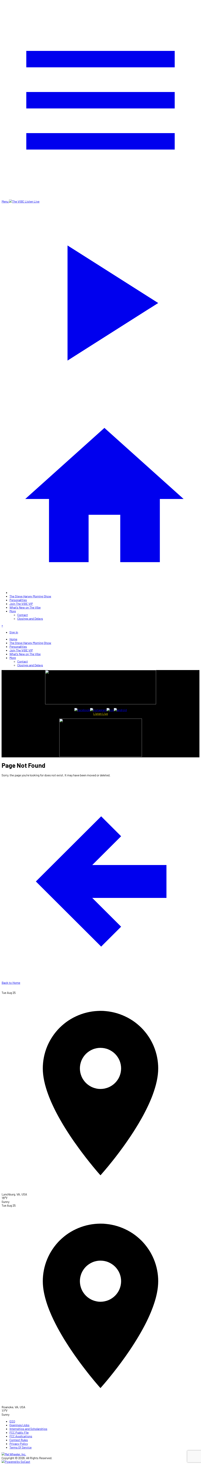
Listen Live (100, 713)
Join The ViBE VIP (21, 603)
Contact (22, 615)
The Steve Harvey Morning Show (30, 596)
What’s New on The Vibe (25, 607)
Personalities (18, 600)
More (12, 611)
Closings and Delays (30, 618)
